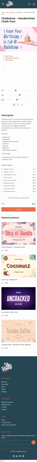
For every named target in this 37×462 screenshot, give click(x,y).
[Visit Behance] (16, 456)
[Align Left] (14, 105)
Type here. (12, 73)
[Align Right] (22, 105)
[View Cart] (29, 4)
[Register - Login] (34, 4)
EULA (3, 420)
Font (7, 12)
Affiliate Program (7, 402)
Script (3, 389)
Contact (4, 409)
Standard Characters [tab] (12, 58)
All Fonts (4, 382)
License (3, 407)
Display (12, 12)
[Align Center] (18, 105)
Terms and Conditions (8, 425)
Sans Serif (4, 384)
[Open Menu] (3, 4)
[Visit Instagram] (13, 456)
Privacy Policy (6, 422)
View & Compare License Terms (18, 198)
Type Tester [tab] (9, 56)
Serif (3, 387)
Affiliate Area (5, 405)
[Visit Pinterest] (23, 456)
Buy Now (19, 209)
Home (3, 12)
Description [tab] (9, 60)
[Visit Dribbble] (20, 456)
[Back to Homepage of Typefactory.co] (16, 4)
